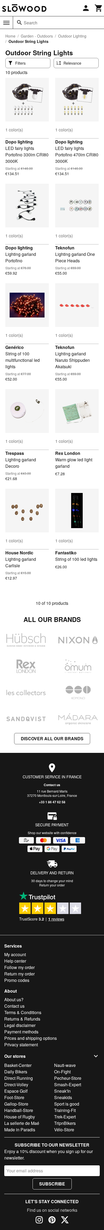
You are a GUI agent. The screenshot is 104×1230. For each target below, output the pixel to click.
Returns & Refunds (22, 1019)
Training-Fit (65, 1110)
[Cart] (98, 8)
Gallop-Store (16, 1104)
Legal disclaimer (19, 1025)
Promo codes (16, 980)
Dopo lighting (19, 142)
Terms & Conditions (22, 1012)
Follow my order (19, 967)
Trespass (14, 453)
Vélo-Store (64, 1129)
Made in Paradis (19, 1129)
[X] (65, 1221)
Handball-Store (18, 1110)
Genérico (14, 347)
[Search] (19, 22)
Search (30, 23)
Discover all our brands (52, 738)
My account (15, 954)
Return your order (52, 885)
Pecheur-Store (67, 1078)
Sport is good (66, 1104)
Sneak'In (62, 1091)
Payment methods (21, 1032)
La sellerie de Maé (21, 1123)
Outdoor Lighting (72, 36)
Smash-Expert (67, 1084)
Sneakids (63, 1097)
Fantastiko (66, 553)
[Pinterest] (52, 1221)
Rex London (67, 453)
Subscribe (52, 1184)
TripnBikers (65, 1123)
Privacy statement (21, 1044)
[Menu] (6, 22)
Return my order (19, 974)
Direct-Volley (16, 1084)
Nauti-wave (65, 1065)
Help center (15, 961)
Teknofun (64, 248)
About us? (13, 999)
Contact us (52, 785)
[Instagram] (39, 1221)
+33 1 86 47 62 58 (52, 802)
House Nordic (19, 553)
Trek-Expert (65, 1117)
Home (10, 36)
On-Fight (62, 1072)
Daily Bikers (15, 1072)
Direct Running (18, 1078)
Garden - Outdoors (37, 36)
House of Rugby (19, 1117)
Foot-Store (14, 1097)
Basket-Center (17, 1065)
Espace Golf (15, 1091)
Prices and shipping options (30, 1038)
